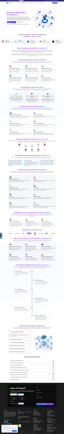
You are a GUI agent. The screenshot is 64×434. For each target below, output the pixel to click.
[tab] (19, 332)
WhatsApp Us (14, 394)
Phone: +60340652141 (50, 431)
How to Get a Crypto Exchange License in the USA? (24, 421)
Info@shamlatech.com (16, 401)
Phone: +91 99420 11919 (36, 422)
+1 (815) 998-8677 (10, 0)
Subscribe (6, 421)
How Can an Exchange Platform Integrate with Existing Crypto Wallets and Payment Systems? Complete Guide (23, 417)
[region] (9, 429)
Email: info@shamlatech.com (37, 421)
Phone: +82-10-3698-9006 (36, 430)
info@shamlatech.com (15, 0)
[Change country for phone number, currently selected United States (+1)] (37, 393)
